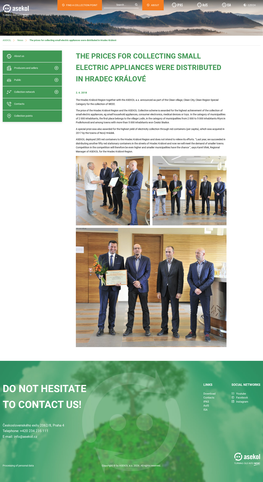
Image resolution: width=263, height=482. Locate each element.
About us (19, 56)
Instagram (242, 401)
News (20, 40)
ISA (205, 409)
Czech (252, 5)
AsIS (206, 405)
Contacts (19, 103)
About (155, 5)
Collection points (23, 115)
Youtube (241, 393)
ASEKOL (7, 40)
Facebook (242, 397)
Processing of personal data (18, 465)
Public (17, 80)
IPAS (206, 401)
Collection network (24, 91)
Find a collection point (81, 5)
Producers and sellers (26, 68)
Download (209, 393)
